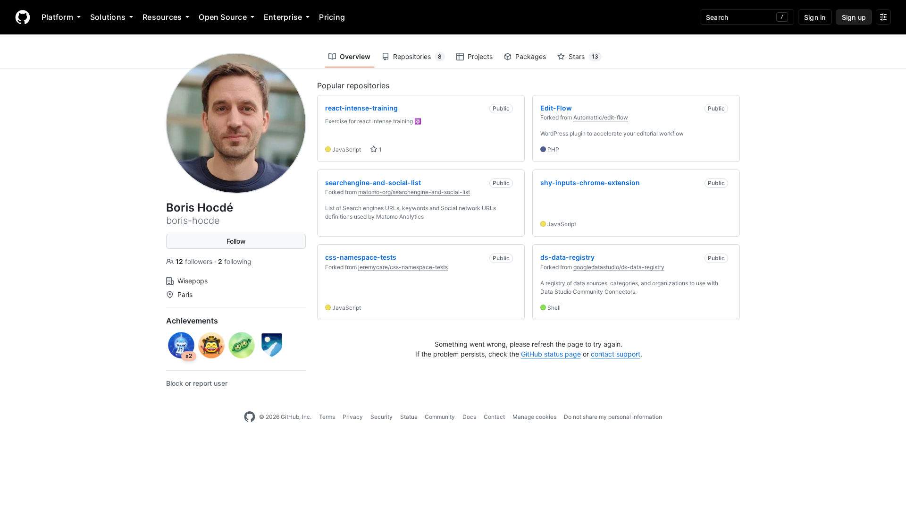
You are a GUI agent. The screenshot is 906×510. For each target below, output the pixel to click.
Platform (57, 17)
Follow (236, 241)
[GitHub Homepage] (249, 417)
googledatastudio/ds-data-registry (618, 267)
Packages (530, 56)
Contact (494, 416)
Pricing (332, 17)
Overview (355, 56)
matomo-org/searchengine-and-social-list (414, 192)
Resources (162, 17)
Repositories (417, 56)
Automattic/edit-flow (600, 117)
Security (381, 416)
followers (195, 261)
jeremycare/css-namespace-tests (403, 267)
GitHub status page (551, 354)
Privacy (353, 416)
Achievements (192, 320)
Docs (469, 416)
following (235, 261)
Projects (480, 56)
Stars (583, 56)
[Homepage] (22, 17)
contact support (615, 354)
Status (408, 416)
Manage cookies (534, 416)
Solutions (108, 17)
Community (440, 416)
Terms (327, 416)
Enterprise (283, 17)
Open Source (223, 17)
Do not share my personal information (613, 416)
